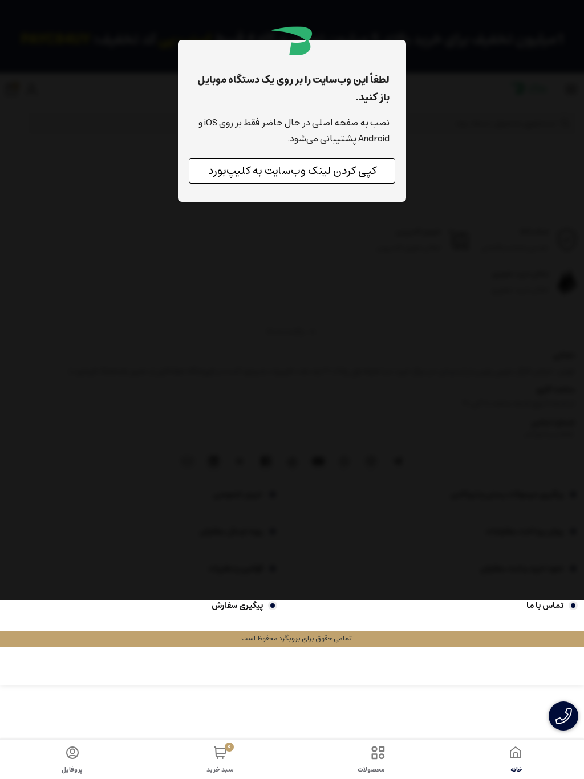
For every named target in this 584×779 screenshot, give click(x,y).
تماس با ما (544, 605)
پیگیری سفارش (237, 605)
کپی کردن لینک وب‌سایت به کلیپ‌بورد (292, 170)
